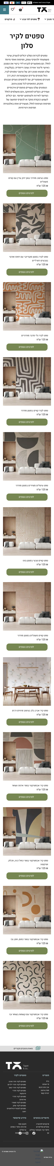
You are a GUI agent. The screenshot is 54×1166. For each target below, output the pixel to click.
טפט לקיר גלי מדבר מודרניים (34, 335)
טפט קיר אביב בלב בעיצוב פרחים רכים (30, 710)
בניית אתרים (48, 1157)
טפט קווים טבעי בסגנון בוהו (35, 560)
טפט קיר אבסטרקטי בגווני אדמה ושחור (30, 785)
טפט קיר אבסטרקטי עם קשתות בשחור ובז (28, 1014)
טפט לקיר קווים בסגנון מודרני (34, 410)
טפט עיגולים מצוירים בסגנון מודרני (32, 485)
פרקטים (8, 19)
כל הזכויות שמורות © (9, 1151)
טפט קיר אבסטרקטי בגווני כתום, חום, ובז (29, 939)
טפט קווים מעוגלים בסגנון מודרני (33, 635)
